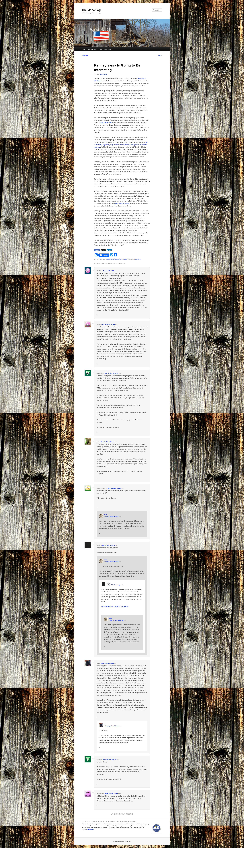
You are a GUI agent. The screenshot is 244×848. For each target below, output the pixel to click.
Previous (85, 55)
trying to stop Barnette (121, 203)
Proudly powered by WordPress (122, 841)
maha (125, 259)
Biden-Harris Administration (114, 259)
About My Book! (92, 49)
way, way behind (106, 122)
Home (83, 49)
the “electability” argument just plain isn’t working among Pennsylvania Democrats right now (121, 144)
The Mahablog (91, 10)
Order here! (90, 829)
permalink (137, 259)
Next (160, 55)
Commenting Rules (105, 49)
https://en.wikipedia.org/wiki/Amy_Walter (115, 606)
